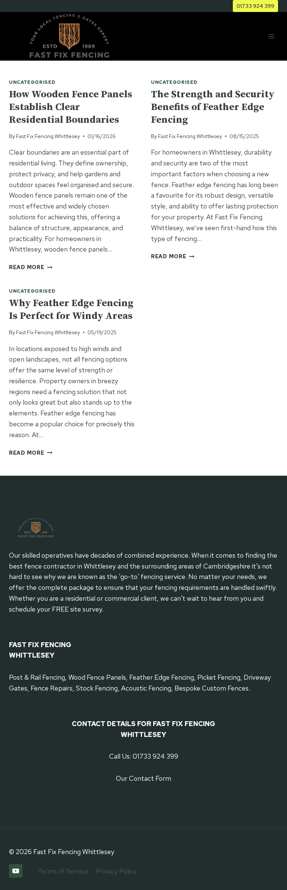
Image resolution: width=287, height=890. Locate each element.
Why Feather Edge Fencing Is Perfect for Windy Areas (71, 309)
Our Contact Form (143, 778)
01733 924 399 (255, 5)
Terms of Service (63, 871)
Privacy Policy (116, 871)
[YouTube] (15, 871)
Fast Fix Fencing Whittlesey (48, 136)
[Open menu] (271, 36)
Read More (30, 267)
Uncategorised (32, 82)
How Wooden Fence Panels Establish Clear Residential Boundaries (70, 107)
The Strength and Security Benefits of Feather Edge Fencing (212, 107)
